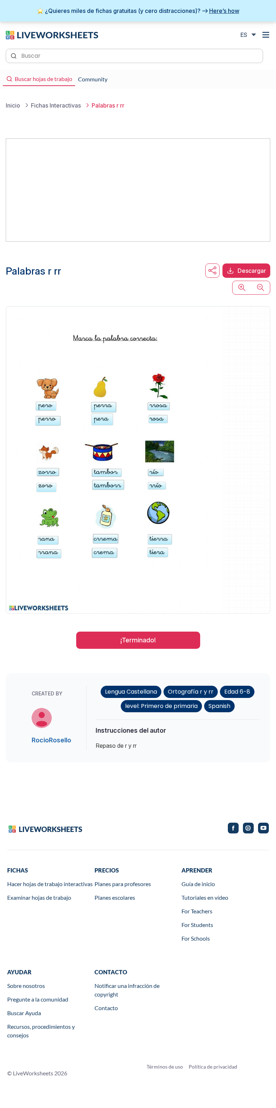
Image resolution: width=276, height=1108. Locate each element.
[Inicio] (52, 34)
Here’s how (224, 10)
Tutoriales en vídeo (204, 897)
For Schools (195, 938)
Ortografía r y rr (190, 692)
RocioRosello (51, 740)
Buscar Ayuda (24, 1012)
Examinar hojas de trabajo (39, 897)
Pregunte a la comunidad (37, 999)
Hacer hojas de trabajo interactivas (50, 883)
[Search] (14, 55)
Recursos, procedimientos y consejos (41, 1030)
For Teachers (196, 911)
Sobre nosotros (26, 985)
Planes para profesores (123, 883)
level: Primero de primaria (161, 706)
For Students (197, 924)
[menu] (266, 34)
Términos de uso (165, 1067)
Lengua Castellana (131, 692)
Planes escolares (115, 897)
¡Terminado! (138, 640)
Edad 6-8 (237, 692)
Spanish (219, 706)
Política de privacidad (213, 1067)
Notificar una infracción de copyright (127, 990)
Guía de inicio (198, 883)
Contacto (106, 1007)
